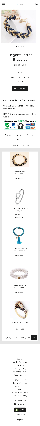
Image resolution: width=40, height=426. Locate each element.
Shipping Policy (20, 372)
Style (20, 72)
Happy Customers (20, 393)
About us (20, 365)
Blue (13, 77)
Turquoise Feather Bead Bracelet (19, 250)
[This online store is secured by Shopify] (20, 412)
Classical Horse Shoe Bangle (19, 210)
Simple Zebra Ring (20, 322)
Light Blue (24, 77)
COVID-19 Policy (20, 396)
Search (20, 359)
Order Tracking (20, 362)
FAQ (20, 389)
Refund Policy (20, 380)
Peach (20, 81)
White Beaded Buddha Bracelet (19, 287)
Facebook (21, 401)
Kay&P (23, 414)
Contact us (20, 386)
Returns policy (20, 375)
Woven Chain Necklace (19, 173)
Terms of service (20, 383)
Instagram (21, 404)
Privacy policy (20, 369)
